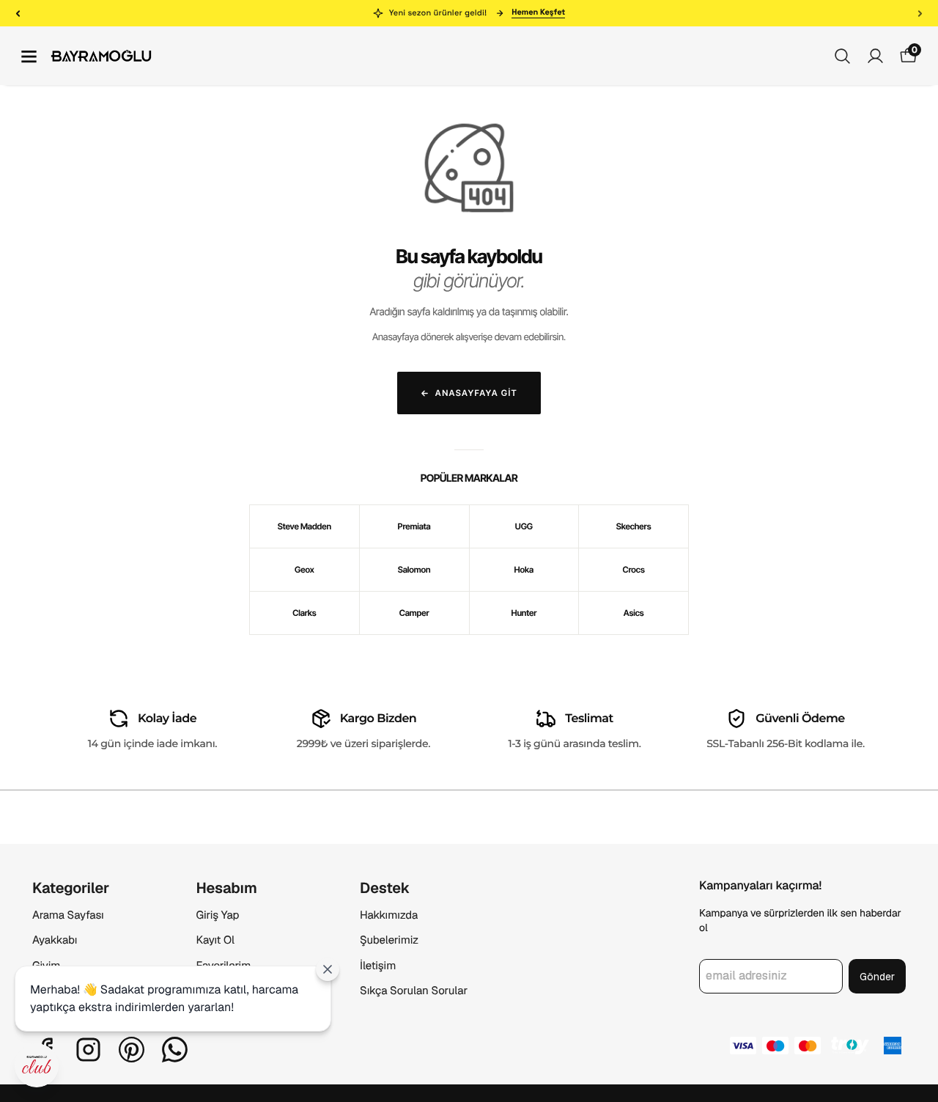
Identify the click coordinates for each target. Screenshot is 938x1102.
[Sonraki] (920, 13)
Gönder (877, 976)
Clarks (304, 613)
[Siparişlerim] (875, 56)
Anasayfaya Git (476, 393)
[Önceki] (18, 13)
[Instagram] (88, 1049)
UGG (524, 526)
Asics (634, 613)
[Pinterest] (131, 1049)
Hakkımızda (389, 915)
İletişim (378, 966)
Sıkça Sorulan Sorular (414, 991)
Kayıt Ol (215, 940)
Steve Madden (304, 526)
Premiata (414, 526)
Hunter (523, 613)
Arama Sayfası (68, 915)
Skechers (633, 526)
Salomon (414, 570)
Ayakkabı (54, 940)
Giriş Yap (218, 915)
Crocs (634, 570)
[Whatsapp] (175, 1049)
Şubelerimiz (389, 940)
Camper (414, 613)
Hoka (524, 570)
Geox (304, 570)
